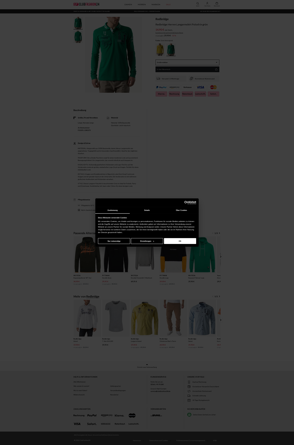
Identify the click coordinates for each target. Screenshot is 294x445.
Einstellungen (145, 241)
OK (180, 241)
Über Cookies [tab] (181, 210)
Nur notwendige (114, 241)
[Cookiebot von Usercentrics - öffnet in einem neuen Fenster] (186, 202)
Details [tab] (147, 210)
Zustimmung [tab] (112, 210)
